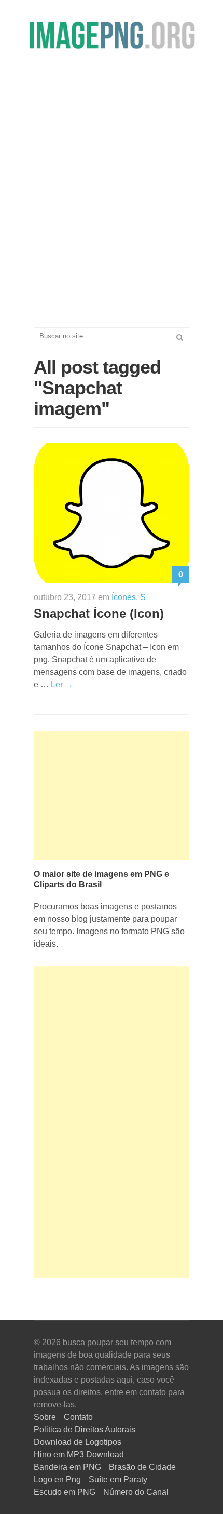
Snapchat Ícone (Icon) (99, 613)
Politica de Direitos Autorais (84, 1429)
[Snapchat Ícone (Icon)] (111, 512)
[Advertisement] (111, 195)
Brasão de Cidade (142, 1467)
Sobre (45, 1417)
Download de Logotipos (77, 1442)
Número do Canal (136, 1492)
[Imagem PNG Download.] (111, 35)
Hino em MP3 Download (79, 1454)
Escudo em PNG (64, 1492)
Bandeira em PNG (67, 1467)
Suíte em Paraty (118, 1479)
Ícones (124, 597)
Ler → (62, 684)
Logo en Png (57, 1479)
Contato (78, 1417)
